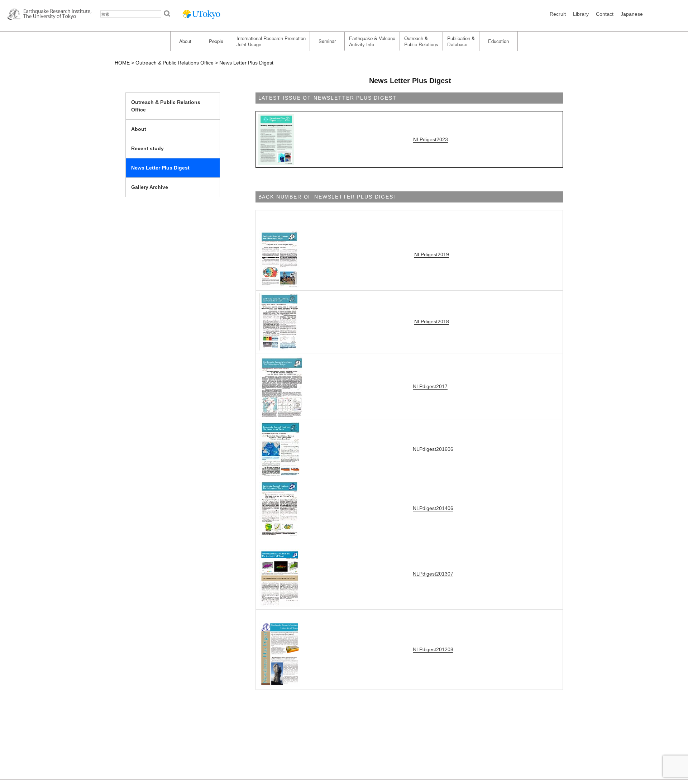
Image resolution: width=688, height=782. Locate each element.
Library (581, 14)
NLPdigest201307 (433, 574)
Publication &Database (461, 41)
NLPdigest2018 (431, 321)
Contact (604, 14)
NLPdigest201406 (433, 508)
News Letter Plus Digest (160, 168)
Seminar (327, 41)
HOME (122, 63)
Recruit (558, 14)
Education (498, 41)
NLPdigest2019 (431, 254)
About (185, 41)
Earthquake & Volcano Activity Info (372, 41)
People (216, 41)
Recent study (147, 148)
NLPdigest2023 (430, 139)
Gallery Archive (149, 187)
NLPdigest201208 (433, 649)
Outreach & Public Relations (421, 41)
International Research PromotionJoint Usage (271, 41)
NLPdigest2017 (430, 386)
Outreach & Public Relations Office (174, 63)
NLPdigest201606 (433, 449)
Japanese (632, 14)
